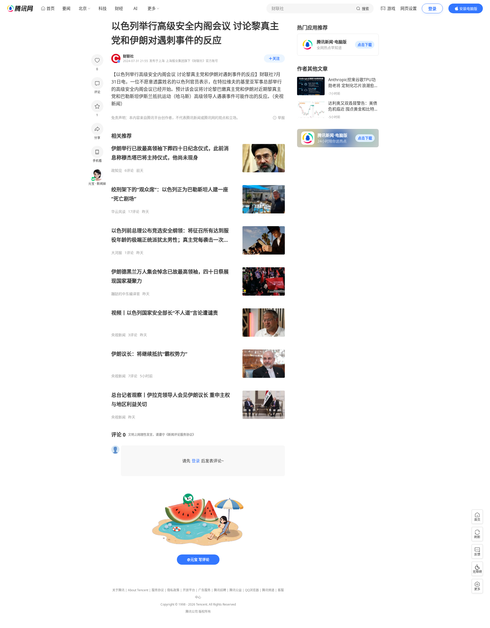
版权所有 (205, 611)
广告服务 (204, 590)
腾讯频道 (268, 590)
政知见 (116, 170)
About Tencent (138, 590)
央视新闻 (118, 335)
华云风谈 (118, 211)
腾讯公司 (192, 611)
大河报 (116, 253)
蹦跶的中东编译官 (125, 294)
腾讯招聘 (220, 590)
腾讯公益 (235, 590)
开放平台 (189, 590)
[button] (364, 45)
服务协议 (158, 590)
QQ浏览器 (252, 590)
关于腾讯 (118, 590)
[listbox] (198, 276)
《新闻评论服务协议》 (180, 434)
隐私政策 (173, 590)
